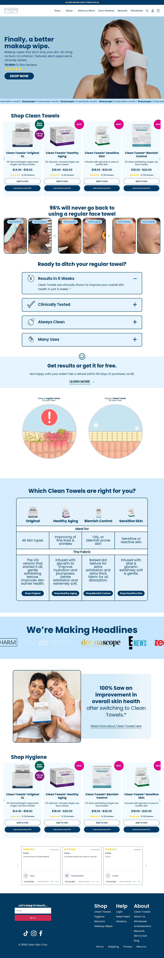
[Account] (152, 10)
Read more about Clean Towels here (116, 726)
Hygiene (99, 916)
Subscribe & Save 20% (22, 188)
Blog (136, 940)
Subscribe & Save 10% (62, 188)
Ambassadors (142, 926)
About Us (139, 916)
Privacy (127, 946)
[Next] (146, 865)
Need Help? (123, 916)
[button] (4, 158)
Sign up (33, 917)
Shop (57, 10)
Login (119, 911)
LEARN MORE (80, 381)
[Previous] (17, 865)
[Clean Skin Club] (11, 10)
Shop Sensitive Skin (131, 593)
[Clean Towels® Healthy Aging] (62, 135)
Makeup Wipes (103, 926)
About (69, 10)
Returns (141, 946)
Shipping (113, 946)
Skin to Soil (140, 936)
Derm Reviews (106, 10)
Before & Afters (86, 10)
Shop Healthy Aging (65, 593)
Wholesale (137, 10)
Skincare (99, 921)
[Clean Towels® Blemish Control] (141, 135)
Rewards (122, 10)
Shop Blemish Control (98, 593)
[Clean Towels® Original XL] (22, 135)
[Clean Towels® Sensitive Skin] (102, 135)
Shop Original (33, 593)
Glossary (121, 921)
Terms (100, 946)
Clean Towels (102, 911)
